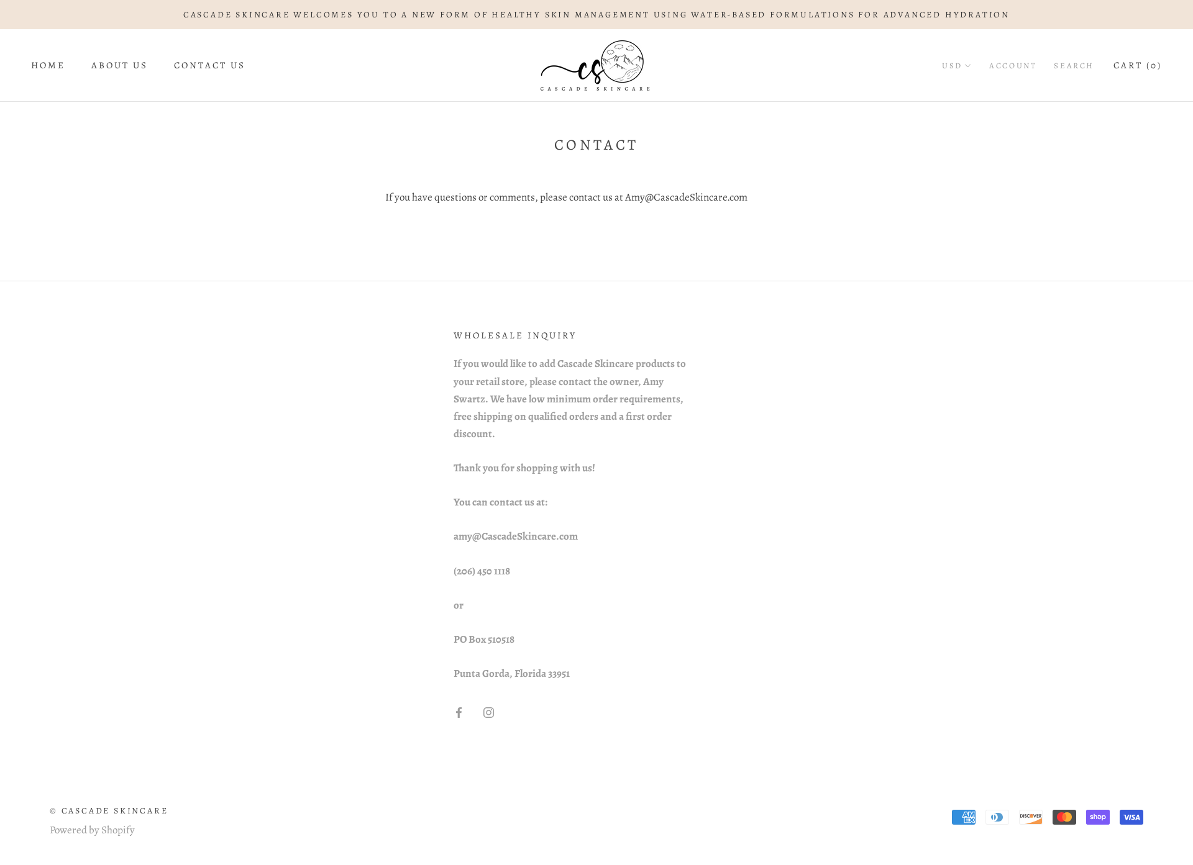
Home (48, 66)
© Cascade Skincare (109, 811)
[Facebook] (459, 712)
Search (1074, 66)
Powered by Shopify (92, 830)
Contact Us (209, 66)
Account (1012, 66)
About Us (119, 66)
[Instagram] (488, 712)
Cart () (1137, 66)
